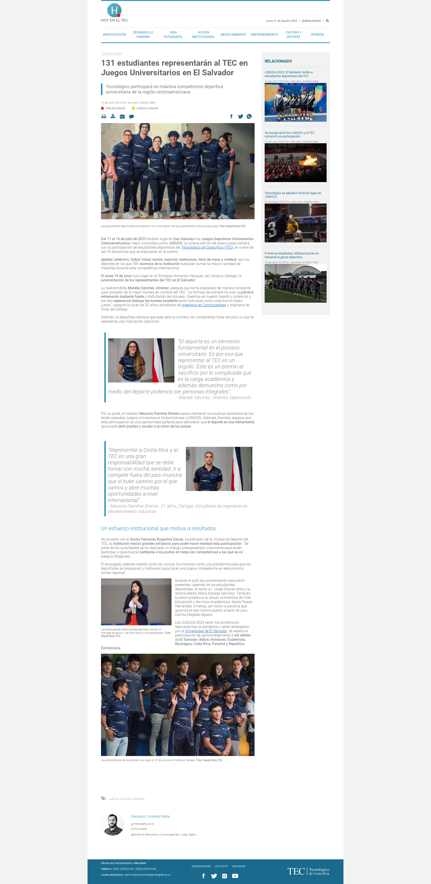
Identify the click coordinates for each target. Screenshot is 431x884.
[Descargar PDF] (114, 116)
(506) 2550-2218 (123, 869)
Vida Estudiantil (173, 34)
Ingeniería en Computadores (204, 305)
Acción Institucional (203, 34)
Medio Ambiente (233, 34)
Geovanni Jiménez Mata (141, 102)
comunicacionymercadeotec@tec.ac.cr (147, 874)
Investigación (114, 34)
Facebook (202, 876)
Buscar (328, 35)
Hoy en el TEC (114, 11)
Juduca (113, 799)
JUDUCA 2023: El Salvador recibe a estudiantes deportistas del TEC (289, 74)
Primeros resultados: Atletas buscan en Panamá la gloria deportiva (292, 255)
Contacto (221, 866)
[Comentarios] (132, 116)
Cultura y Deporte (293, 34)
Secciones (238, 866)
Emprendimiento (264, 34)
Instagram (223, 876)
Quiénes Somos (311, 20)
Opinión (317, 34)
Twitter (213, 876)
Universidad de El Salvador (206, 631)
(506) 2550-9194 (146, 869)
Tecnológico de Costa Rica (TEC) (207, 247)
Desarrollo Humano (143, 34)
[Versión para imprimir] (105, 116)
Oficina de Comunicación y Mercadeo (123, 863)
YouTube (234, 876)
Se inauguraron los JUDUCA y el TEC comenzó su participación (290, 134)
